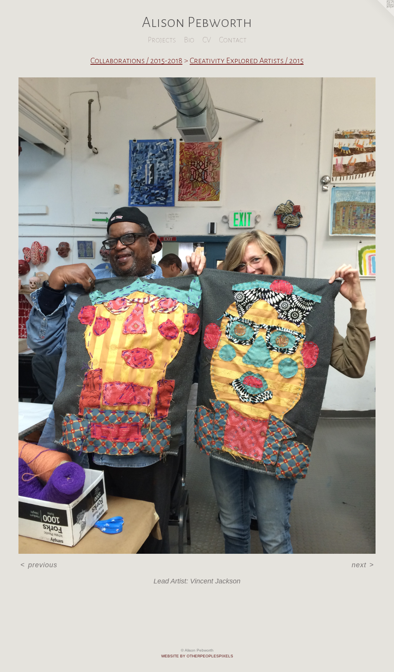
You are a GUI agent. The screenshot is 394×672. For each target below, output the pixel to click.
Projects (162, 40)
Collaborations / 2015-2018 (136, 60)
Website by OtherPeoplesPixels (197, 656)
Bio (189, 40)
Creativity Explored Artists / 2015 (247, 60)
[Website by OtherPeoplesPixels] (378, 15)
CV (206, 40)
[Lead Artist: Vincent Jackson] (197, 315)
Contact (233, 40)
